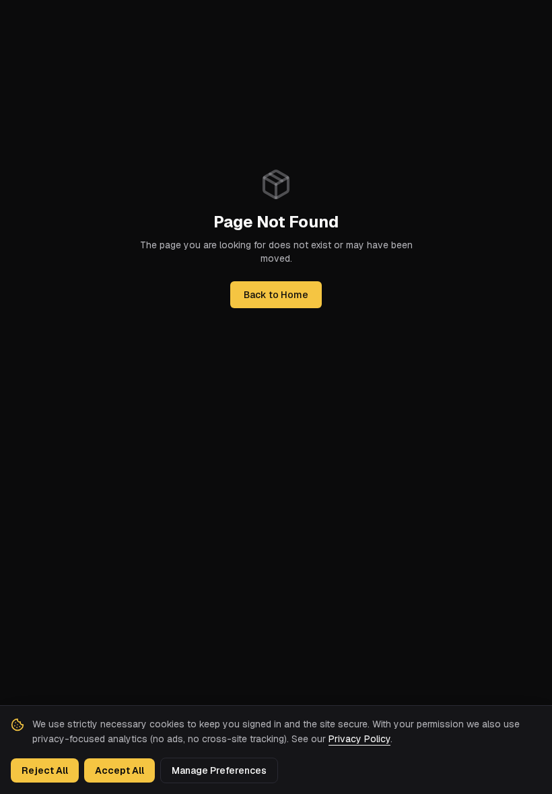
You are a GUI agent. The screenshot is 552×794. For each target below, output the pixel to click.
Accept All (119, 770)
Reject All (45, 770)
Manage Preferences (219, 770)
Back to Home (276, 295)
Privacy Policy (359, 739)
